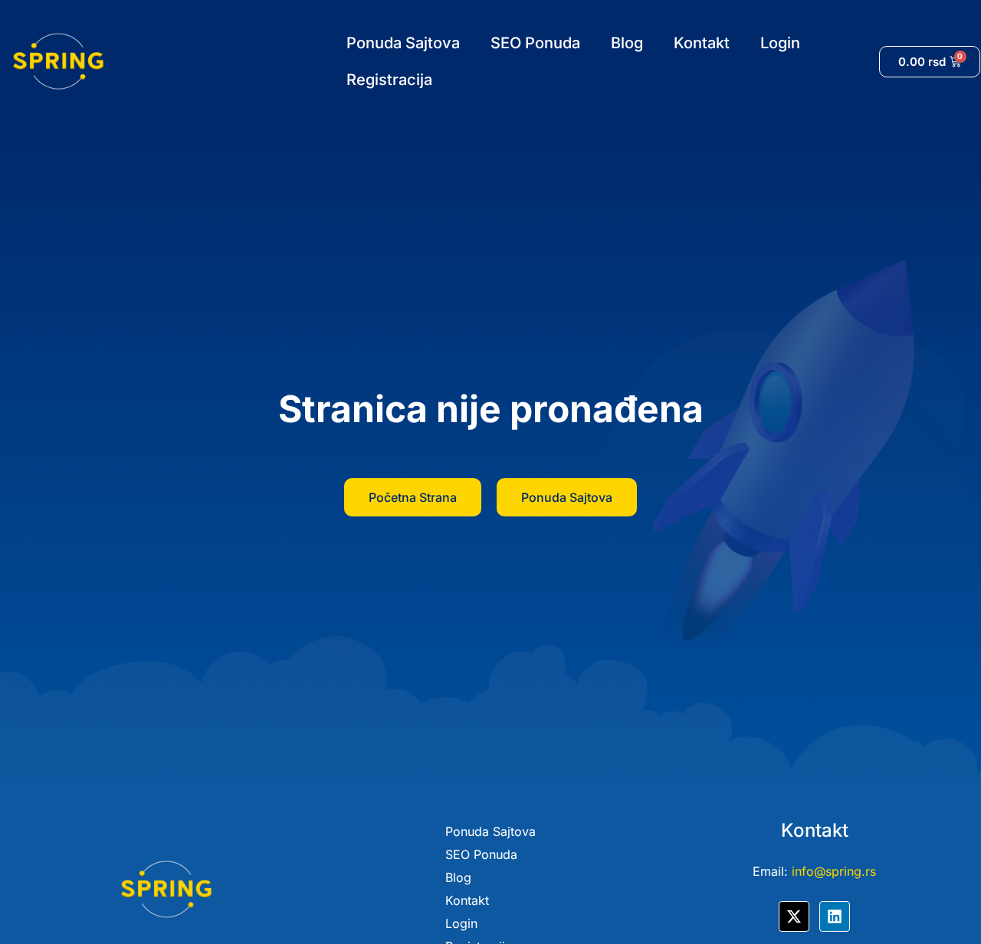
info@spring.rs (834, 871)
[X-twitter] (794, 916)
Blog (627, 43)
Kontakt (702, 43)
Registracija (389, 79)
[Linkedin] (834, 916)
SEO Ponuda (535, 43)
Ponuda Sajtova (403, 43)
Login (780, 43)
